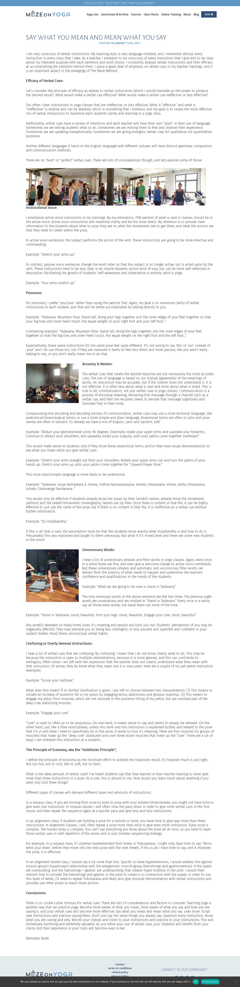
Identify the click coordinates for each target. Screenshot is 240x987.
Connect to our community (184, 970)
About (187, 14)
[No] (235, 981)
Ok (195, 981)
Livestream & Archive (114, 14)
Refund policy (120, 972)
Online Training (171, 14)
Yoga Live (93, 14)
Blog (196, 14)
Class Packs (151, 14)
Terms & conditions (120, 968)
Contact (120, 964)
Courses (136, 14)
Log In (209, 14)
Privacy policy (120, 976)
